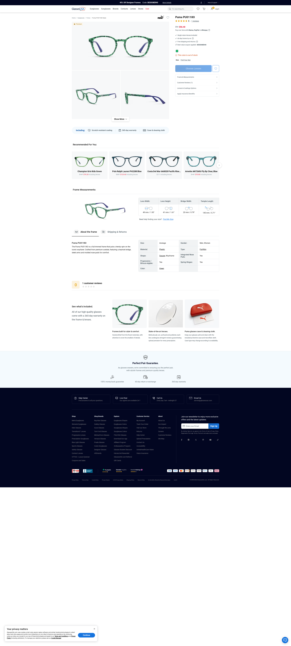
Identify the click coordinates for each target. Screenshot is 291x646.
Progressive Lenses (78, 435)
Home (74, 18)
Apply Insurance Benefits (186, 94)
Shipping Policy (130, 480)
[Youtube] (210, 440)
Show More (119, 119)
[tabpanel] (145, 256)
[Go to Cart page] (203, 8)
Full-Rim (203, 249)
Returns (139, 431)
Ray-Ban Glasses (100, 420)
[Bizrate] (121, 471)
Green (161, 268)
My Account (141, 420)
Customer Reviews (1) (185, 83)
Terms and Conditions (61, 636)
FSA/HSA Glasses (120, 435)
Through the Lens (164, 428)
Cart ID (175, 480)
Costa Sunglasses (100, 446)
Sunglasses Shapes (121, 428)
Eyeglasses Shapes (120, 420)
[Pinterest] (203, 440)
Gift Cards (117, 460)
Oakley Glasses (99, 424)
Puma (88, 18)
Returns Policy (141, 480)
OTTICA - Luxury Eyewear (81, 457)
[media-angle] (96, 95)
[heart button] (215, 68)
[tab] (85, 233)
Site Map (161, 439)
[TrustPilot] (107, 471)
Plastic (162, 249)
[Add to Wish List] (167, 17)
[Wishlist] (198, 8)
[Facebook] (181, 440)
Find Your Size (186, 60)
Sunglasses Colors (120, 431)
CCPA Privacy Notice (118, 480)
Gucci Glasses (99, 428)
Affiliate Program (120, 442)
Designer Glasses (100, 450)
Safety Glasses (77, 450)
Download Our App (120, 439)
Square (162, 256)
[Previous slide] (72, 165)
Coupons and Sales (78, 460)
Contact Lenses (77, 453)
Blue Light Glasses (78, 442)
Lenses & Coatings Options (186, 88)
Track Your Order (142, 424)
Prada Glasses (99, 442)
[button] (75, 471)
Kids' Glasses (76, 428)
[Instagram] (188, 440)
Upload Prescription (143, 439)
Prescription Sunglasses (80, 439)
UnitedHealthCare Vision (145, 450)
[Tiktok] (217, 440)
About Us (161, 420)
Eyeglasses (81, 18)
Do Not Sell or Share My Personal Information (159, 480)
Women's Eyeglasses (79, 424)
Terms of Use (205, 431)
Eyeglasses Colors (120, 424)
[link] (79, 9)
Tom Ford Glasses (100, 431)
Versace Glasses (100, 439)
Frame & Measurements (185, 77)
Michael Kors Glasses (101, 435)
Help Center (141, 435)
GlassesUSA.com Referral (123, 457)
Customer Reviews (164, 435)
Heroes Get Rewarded (121, 453)
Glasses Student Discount (123, 450)
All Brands (97, 453)
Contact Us (140, 442)
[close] (94, 629)
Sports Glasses (77, 446)
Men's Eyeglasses (78, 420)
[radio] (83, 286)
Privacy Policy (214, 431)
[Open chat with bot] (285, 640)
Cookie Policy (95, 480)
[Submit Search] (169, 9)
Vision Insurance (142, 453)
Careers (161, 431)
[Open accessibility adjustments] (201, 2)
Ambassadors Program (122, 446)
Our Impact (162, 424)
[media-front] (120, 46)
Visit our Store (141, 428)
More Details (167, 3)
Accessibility (141, 446)
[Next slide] (219, 165)
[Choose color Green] (177, 51)
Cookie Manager (56, 638)
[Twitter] (196, 440)
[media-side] (145, 95)
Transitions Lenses (79, 431)
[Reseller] (137, 471)
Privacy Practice (106, 480)
